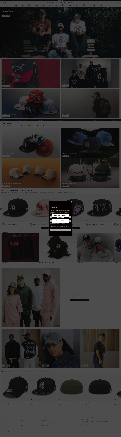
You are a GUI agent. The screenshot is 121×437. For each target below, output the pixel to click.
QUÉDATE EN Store (60, 217)
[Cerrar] (68, 215)
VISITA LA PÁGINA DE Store (60, 220)
